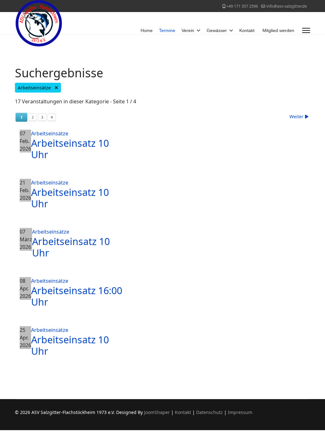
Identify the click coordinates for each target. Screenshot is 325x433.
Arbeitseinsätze (36, 88)
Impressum (240, 412)
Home (147, 30)
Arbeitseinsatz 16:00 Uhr (76, 296)
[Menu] (306, 30)
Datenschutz (209, 412)
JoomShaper (157, 412)
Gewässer (217, 30)
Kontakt (247, 30)
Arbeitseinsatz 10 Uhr (70, 148)
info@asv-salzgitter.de (286, 6)
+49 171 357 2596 (242, 6)
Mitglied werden (278, 30)
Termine (167, 30)
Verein (188, 30)
